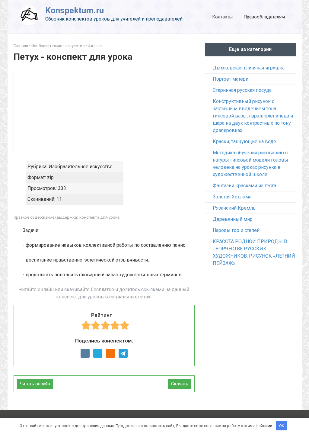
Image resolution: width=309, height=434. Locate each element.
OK (281, 425)
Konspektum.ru (74, 10)
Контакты (222, 17)
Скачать (179, 384)
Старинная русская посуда (242, 90)
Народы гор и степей (236, 230)
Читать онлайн (35, 384)
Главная (21, 45)
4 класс (95, 45)
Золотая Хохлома (232, 197)
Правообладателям (264, 17)
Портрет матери (230, 79)
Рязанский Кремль (234, 208)
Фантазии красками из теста (244, 185)
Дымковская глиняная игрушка (249, 68)
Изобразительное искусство (58, 45)
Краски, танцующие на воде (244, 141)
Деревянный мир (233, 219)
